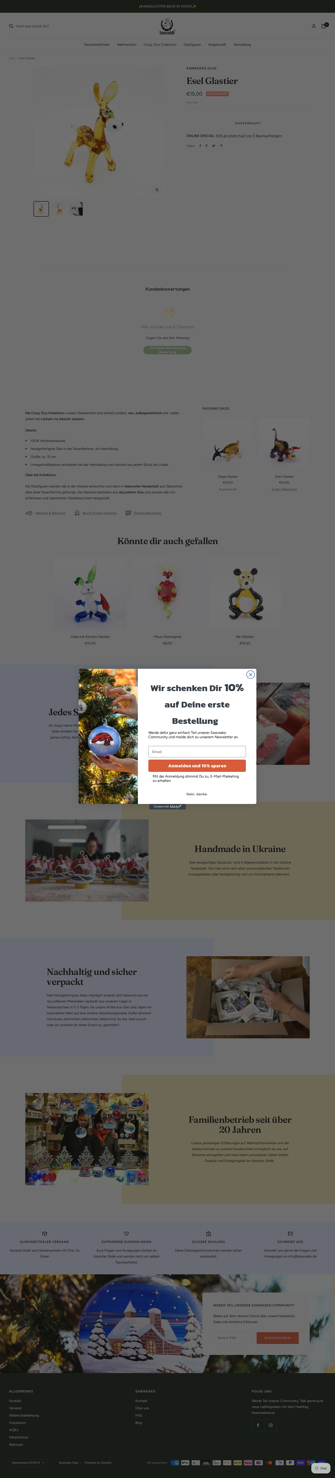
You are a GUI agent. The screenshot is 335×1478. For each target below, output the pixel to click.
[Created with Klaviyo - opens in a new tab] (167, 806)
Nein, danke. (197, 794)
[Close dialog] (251, 675)
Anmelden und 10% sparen (197, 765)
